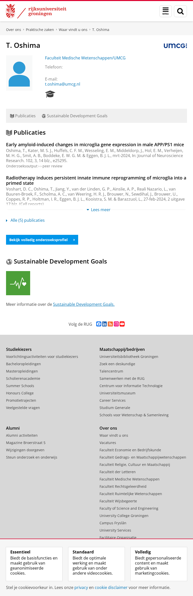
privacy (81, 587)
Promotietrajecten (21, 400)
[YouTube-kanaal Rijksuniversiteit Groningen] (122, 324)
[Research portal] (50, 94)
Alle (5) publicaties (28, 220)
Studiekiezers (19, 349)
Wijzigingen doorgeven (25, 450)
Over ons (13, 29)
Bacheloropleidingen (23, 363)
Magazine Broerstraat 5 (25, 442)
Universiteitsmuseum (117, 393)
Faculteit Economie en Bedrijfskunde (130, 450)
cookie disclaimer (111, 587)
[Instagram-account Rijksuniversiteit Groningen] (116, 324)
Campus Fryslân (113, 522)
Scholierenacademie (23, 378)
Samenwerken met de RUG (122, 378)
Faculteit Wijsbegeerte (118, 501)
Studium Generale (115, 407)
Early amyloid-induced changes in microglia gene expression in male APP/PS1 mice (95, 144)
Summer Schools (20, 385)
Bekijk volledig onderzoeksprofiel (38, 239)
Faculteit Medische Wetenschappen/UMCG (85, 57)
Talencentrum (111, 371)
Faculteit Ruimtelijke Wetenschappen (131, 493)
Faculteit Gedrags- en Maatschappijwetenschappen (143, 457)
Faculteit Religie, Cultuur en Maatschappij (135, 464)
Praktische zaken (40, 29)
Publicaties (25, 116)
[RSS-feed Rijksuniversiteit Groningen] (110, 324)
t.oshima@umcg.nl (62, 84)
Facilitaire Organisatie (118, 537)
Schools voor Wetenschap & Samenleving (134, 415)
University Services (115, 530)
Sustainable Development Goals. (84, 304)
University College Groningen (124, 515)
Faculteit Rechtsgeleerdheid (123, 486)
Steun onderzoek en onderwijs (31, 457)
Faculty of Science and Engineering (129, 508)
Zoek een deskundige (117, 363)
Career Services (113, 400)
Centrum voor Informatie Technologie (131, 385)
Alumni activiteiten (22, 435)
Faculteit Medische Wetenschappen (130, 479)
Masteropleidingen (22, 371)
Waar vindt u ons (73, 29)
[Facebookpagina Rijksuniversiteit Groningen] (98, 324)
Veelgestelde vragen (23, 407)
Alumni (13, 428)
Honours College (20, 393)
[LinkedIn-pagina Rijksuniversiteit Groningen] (104, 324)
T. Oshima (100, 29)
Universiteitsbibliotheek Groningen (129, 356)
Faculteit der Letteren (118, 471)
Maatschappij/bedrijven (122, 349)
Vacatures (108, 442)
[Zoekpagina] (180, 11)
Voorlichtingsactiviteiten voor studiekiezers (42, 356)
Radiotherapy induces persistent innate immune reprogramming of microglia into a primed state (96, 180)
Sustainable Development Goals (77, 116)
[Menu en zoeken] (166, 11)
